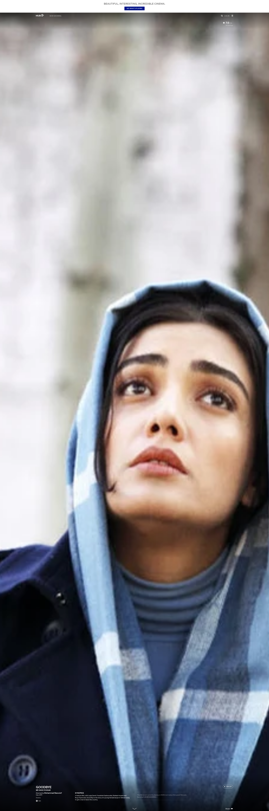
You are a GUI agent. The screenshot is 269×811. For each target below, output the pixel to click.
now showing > (151, 797)
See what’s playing (134, 8)
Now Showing (55, 16)
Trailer (229, 786)
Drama (38, 798)
